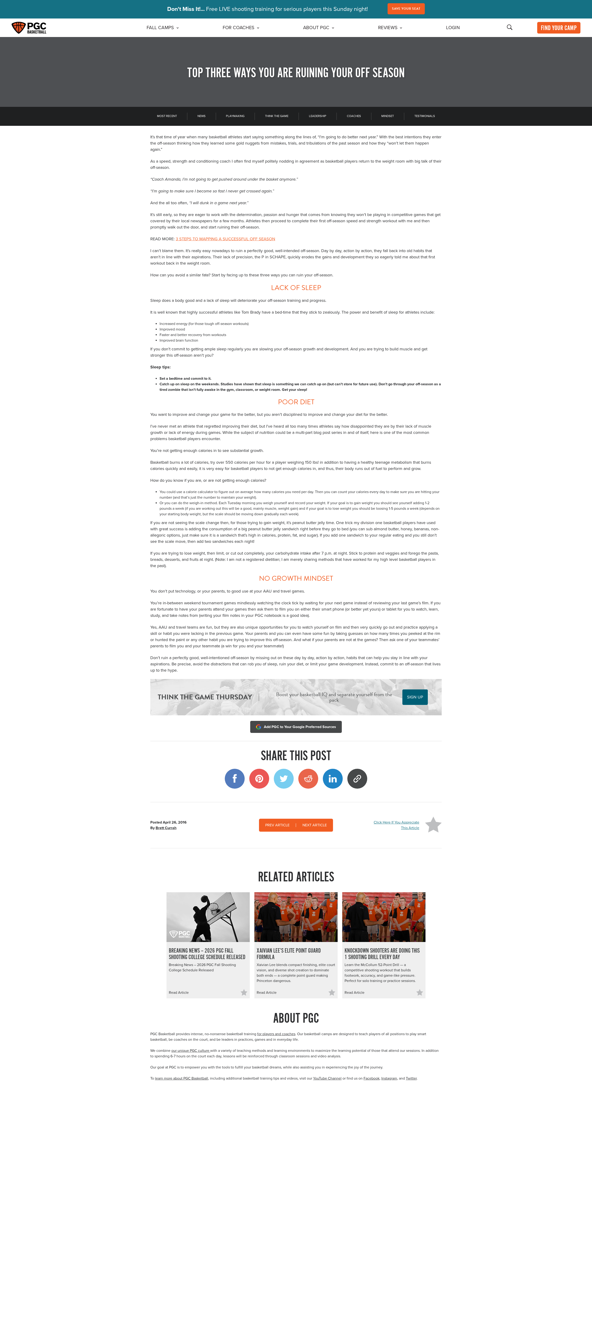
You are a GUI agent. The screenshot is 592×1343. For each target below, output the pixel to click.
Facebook (371, 1078)
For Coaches (239, 27)
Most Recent (167, 116)
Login (453, 27)
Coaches (354, 116)
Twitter (411, 1078)
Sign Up (415, 697)
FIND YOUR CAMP (559, 28)
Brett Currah (166, 828)
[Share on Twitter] (284, 779)
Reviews (388, 27)
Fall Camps (160, 27)
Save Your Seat (406, 8)
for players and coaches (276, 1034)
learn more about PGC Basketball (181, 1078)
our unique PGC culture (190, 1050)
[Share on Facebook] (235, 779)
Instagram (389, 1078)
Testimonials (424, 116)
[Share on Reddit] (308, 779)
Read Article (179, 992)
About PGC (316, 27)
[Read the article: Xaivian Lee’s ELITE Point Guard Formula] (296, 917)
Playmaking (235, 116)
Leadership (317, 116)
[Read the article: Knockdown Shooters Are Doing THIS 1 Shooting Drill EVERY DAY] (384, 917)
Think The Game (276, 116)
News (201, 116)
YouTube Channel (327, 1078)
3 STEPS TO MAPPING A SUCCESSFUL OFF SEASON (225, 238)
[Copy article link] (357, 779)
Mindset (387, 116)
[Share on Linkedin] (333, 779)
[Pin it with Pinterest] (259, 779)
